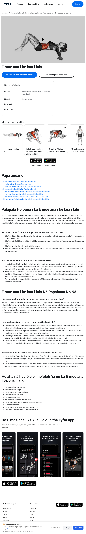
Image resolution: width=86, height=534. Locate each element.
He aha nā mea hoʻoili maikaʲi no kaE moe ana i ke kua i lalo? (27, 197)
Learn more (11, 529)
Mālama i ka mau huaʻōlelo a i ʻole (19, 75)
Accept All (78, 528)
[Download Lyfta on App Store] (36, 160)
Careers (6, 520)
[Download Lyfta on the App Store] (10, 483)
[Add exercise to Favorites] (20, 127)
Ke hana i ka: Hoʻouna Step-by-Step (18, 184)
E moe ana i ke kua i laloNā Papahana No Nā (19, 189)
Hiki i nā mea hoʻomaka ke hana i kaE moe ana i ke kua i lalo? (27, 192)
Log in (77, 4)
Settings (67, 528)
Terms (5, 514)
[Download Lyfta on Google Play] (50, 160)
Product (20, 4)
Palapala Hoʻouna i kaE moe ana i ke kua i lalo (20, 182)
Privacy (5, 511)
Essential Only (55, 528)
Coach (32, 517)
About (60, 4)
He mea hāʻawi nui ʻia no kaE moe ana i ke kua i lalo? (24, 194)
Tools (31, 514)
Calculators (48, 4)
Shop (31, 520)
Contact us (7, 508)
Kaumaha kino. (48, 13)
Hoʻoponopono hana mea (56, 75)
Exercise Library (34, 4)
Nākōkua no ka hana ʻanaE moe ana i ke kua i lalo (23, 187)
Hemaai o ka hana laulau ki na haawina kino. (26, 13)
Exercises (5, 13)
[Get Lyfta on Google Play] (28, 483)
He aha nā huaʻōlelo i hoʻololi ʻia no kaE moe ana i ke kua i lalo (26, 199)
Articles (32, 511)
